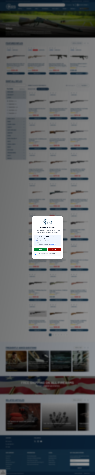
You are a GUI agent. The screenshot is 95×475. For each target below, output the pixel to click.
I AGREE (41, 249)
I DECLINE (54, 249)
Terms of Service (53, 244)
